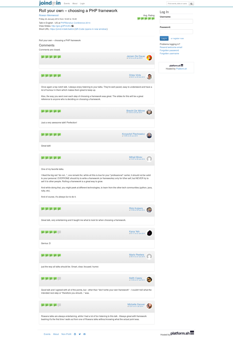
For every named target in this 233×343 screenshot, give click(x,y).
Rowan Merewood (49, 15)
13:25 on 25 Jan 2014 (131, 136)
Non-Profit (66, 334)
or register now (177, 38)
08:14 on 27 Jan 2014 (138, 257)
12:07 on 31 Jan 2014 (136, 306)
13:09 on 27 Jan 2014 (138, 280)
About (74, 3)
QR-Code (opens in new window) (91, 28)
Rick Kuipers (136, 208)
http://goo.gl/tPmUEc (61, 25)
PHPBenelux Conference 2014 (75, 22)
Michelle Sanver (136, 304)
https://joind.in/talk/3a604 (62, 28)
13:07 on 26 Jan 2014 (138, 159)
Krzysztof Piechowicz (133, 133)
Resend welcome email (171, 47)
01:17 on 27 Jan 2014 (138, 233)
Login (82, 3)
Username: (165, 16)
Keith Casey (135, 278)
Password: (165, 27)
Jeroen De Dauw (136, 56)
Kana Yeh (134, 231)
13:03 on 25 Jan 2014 (135, 112)
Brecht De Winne (135, 110)
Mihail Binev (135, 157)
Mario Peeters (136, 254)
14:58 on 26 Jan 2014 (138, 210)
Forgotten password (169, 50)
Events (67, 3)
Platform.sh (181, 68)
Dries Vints (135, 75)
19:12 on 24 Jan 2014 (135, 58)
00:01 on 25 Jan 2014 (138, 77)
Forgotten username (169, 53)
